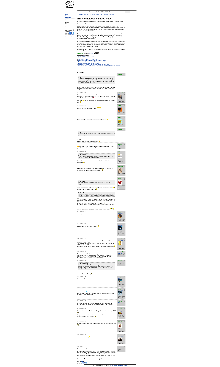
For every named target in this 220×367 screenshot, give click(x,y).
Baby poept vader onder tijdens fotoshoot (88, 63)
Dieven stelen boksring (107, 14)
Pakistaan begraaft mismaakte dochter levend (89, 58)
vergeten (72, 34)
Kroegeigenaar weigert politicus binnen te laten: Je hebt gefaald (94, 64)
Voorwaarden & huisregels (68, 37)
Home (66, 14)
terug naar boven (122, 365)
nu (82, 361)
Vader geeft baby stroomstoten (86, 56)
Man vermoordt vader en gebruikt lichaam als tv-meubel (92, 62)
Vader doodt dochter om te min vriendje (88, 59)
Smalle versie (113, 365)
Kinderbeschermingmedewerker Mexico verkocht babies (92, 60)
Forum (67, 16)
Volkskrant (91, 53)
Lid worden (68, 17)
